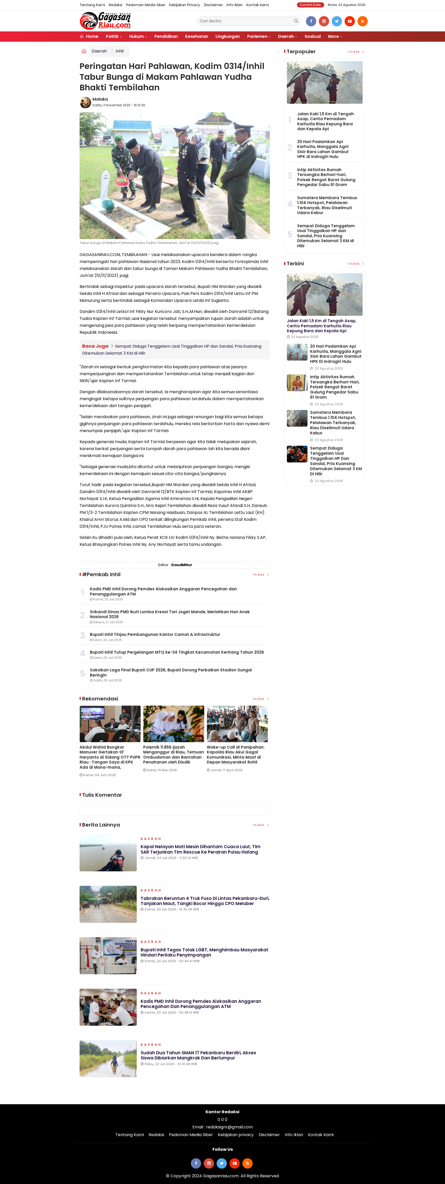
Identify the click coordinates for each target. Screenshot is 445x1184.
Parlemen (257, 36)
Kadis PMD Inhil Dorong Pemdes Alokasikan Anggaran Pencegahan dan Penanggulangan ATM (201, 1004)
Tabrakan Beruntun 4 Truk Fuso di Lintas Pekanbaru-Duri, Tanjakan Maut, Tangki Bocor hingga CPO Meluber (205, 901)
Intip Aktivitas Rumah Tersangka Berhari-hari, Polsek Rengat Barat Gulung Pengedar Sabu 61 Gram (326, 177)
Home (91, 36)
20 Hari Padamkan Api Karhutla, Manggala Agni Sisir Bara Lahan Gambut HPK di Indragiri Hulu (323, 149)
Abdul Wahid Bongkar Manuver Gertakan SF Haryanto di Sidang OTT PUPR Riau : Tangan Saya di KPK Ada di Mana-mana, (110, 757)
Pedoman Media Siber (145, 4)
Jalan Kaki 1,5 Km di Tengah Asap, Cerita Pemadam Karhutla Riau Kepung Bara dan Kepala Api (325, 121)
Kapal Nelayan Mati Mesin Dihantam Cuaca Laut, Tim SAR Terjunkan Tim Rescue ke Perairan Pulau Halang (201, 849)
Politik (112, 36)
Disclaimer (213, 4)
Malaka (100, 99)
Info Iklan (235, 4)
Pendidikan (166, 36)
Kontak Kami (257, 4)
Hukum (136, 36)
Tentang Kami (92, 4)
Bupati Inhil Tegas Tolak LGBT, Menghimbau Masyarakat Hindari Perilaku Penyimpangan (204, 952)
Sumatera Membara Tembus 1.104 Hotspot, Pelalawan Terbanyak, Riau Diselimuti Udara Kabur (327, 205)
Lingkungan (228, 36)
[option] (111, 743)
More (333, 36)
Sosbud (313, 36)
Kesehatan (196, 36)
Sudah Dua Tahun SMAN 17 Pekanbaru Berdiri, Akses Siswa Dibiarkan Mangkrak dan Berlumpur (198, 1055)
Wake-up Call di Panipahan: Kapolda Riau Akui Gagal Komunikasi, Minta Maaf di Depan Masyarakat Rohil (235, 755)
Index (259, 574)
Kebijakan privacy (184, 4)
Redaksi (115, 4)
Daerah (286, 36)
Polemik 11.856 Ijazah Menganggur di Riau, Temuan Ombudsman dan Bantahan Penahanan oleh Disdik (173, 755)
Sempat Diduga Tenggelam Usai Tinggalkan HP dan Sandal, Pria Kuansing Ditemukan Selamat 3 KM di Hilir (326, 236)
